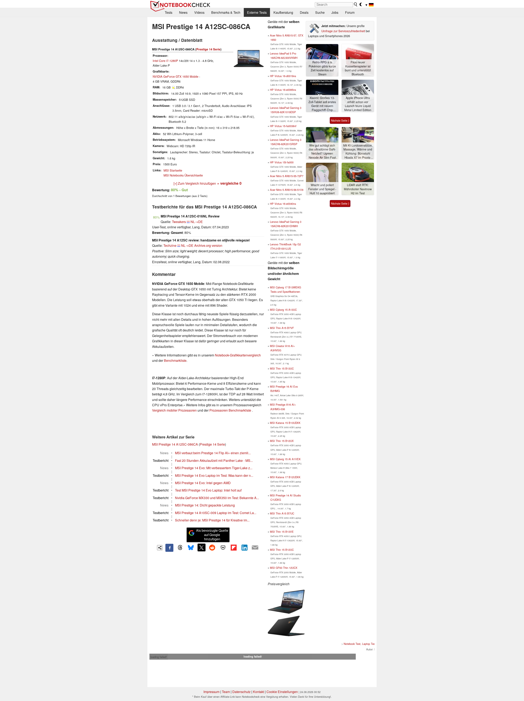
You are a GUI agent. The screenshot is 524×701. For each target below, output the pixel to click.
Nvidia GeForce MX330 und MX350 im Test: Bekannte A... (217, 497)
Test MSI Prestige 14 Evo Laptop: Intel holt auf (208, 490)
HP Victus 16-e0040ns (283, 204)
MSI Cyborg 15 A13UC (283, 310)
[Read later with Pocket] (223, 547)
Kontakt (258, 691)
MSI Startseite (173, 170)
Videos (199, 12)
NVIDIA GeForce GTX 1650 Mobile (175, 76)
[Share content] (160, 548)
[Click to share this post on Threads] (180, 548)
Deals (304, 12)
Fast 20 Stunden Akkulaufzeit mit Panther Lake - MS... (214, 460)
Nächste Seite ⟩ (340, 120)
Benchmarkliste (175, 360)
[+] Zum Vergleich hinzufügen (195, 183)
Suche (320, 12)
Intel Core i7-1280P (165, 60)
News (183, 12)
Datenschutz (241, 691)
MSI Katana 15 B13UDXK (285, 423)
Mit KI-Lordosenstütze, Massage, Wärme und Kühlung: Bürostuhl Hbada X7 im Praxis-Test (358, 151)
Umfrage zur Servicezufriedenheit (343, 31)
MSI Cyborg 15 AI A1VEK (285, 459)
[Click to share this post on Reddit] (212, 547)
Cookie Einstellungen (282, 691)
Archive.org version (208, 245)
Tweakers (179, 221)
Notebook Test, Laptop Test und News (366, 644)
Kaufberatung (283, 12)
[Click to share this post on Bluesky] (191, 548)
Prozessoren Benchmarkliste (230, 410)
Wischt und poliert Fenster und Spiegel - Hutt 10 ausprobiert (322, 189)
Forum (350, 12)
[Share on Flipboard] (233, 547)
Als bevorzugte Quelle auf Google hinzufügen (212, 534)
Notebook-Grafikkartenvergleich (238, 355)
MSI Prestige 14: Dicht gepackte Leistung (205, 505)
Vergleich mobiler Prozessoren (174, 410)
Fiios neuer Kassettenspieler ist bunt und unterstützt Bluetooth (358, 68)
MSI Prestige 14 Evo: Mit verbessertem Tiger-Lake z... (213, 467)
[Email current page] (255, 548)
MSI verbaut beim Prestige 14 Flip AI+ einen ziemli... (213, 453)
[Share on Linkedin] (244, 547)
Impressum (211, 691)
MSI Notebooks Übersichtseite (183, 175)
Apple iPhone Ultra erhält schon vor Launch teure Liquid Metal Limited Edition (357, 104)
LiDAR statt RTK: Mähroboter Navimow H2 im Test (358, 189)
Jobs (334, 12)
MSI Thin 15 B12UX (282, 441)
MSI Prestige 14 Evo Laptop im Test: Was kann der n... (214, 475)
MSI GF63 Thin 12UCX (283, 568)
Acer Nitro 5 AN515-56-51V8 (286, 190)
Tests (168, 12)
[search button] (356, 4)
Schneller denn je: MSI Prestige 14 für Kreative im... (212, 520)
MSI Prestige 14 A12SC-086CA (175, 444)
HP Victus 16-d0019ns (283, 76)
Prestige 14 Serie (208, 49)
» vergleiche (229, 183)
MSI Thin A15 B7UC (282, 513)
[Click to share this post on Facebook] (169, 548)
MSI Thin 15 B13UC (282, 368)
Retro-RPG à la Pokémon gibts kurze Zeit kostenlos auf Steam (322, 68)
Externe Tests (257, 12)
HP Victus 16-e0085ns (283, 90)
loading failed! (158, 657)
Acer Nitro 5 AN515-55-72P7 (286, 176)
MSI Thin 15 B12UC (282, 550)
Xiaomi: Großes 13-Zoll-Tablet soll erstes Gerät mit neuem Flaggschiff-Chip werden (322, 104)
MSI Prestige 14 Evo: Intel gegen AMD (203, 482)
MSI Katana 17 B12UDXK (285, 477)
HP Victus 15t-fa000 (282, 162)
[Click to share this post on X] (201, 547)
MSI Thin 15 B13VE (282, 532)
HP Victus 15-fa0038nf (283, 126)
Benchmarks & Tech (225, 12)
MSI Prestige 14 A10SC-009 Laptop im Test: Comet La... (215, 512)
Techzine (169, 245)
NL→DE (197, 221)
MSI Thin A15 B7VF (282, 328)
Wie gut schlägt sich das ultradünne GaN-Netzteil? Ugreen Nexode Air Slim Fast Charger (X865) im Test (322, 151)
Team (226, 691)
